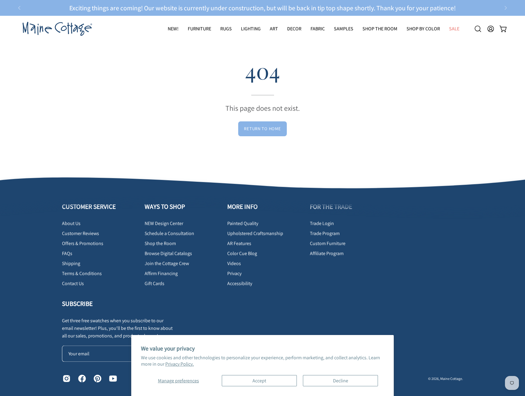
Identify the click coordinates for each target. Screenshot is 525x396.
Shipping (71, 263)
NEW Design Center (164, 223)
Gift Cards (154, 283)
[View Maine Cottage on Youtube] (112, 378)
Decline (340, 380)
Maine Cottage (451, 378)
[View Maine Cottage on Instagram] (66, 378)
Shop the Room (160, 243)
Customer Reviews (80, 233)
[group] (262, 8)
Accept (259, 380)
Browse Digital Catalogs (168, 253)
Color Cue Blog (242, 253)
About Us (71, 223)
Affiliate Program (327, 253)
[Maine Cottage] (56, 28)
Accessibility (239, 283)
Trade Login (322, 223)
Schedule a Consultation (169, 233)
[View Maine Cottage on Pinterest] (97, 378)
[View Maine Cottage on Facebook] (81, 378)
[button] (226, 29)
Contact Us (73, 283)
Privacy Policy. (179, 364)
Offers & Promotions (82, 243)
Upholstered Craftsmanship (255, 233)
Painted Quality (242, 223)
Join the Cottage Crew (167, 263)
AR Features (239, 243)
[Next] (505, 8)
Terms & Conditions (82, 273)
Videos (234, 263)
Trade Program (325, 233)
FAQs (67, 253)
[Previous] (19, 8)
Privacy (234, 273)
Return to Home (262, 128)
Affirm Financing (161, 273)
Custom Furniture (327, 243)
